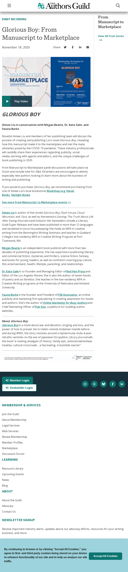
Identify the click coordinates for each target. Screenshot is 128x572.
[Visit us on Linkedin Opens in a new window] (122, 384)
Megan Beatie (11, 248)
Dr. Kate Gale (10, 271)
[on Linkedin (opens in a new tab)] (81, 47)
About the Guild (12, 500)
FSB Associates (67, 295)
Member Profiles (12, 442)
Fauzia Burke (10, 295)
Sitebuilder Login (21, 388)
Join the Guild (10, 414)
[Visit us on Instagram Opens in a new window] (85, 384)
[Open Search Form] (118, 5)
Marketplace (10, 448)
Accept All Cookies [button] (106, 556)
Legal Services (11, 425)
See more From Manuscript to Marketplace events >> (36, 202)
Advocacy (7, 506)
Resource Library (12, 468)
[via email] (88, 47)
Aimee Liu (8, 212)
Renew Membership (14, 437)
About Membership (14, 420)
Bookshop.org (56, 191)
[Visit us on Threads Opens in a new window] (94, 384)
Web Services (10, 431)
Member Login (19, 380)
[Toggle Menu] (9, 5)
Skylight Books (20, 195)
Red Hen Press (75, 271)
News (5, 480)
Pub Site (40, 307)
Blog (5, 485)
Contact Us (9, 511)
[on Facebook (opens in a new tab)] (73, 47)
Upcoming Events (13, 474)
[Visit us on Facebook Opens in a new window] (113, 384)
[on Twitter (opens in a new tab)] (66, 47)
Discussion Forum (13, 454)
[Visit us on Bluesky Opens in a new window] (104, 384)
